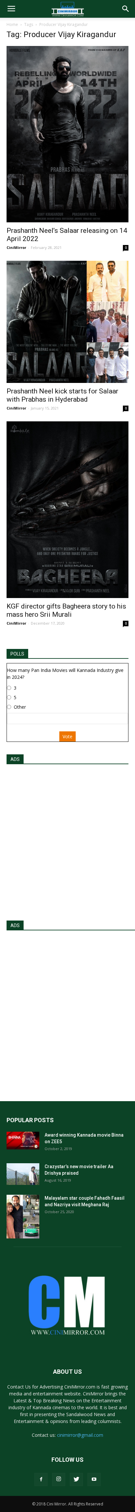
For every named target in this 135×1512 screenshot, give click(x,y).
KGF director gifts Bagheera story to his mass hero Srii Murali (66, 610)
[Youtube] (94, 1479)
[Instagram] (58, 1479)
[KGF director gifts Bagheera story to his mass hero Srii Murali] (67, 509)
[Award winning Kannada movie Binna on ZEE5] (23, 1140)
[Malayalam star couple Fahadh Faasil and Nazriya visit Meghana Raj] (23, 1216)
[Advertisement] (67, 840)
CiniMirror (16, 247)
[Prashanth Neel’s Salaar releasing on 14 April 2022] (67, 134)
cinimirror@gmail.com (80, 1435)
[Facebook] (41, 1479)
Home (12, 24)
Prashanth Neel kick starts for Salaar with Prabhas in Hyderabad (62, 395)
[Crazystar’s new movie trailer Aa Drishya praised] (23, 1174)
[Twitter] (76, 1479)
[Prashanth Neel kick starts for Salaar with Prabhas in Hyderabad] (67, 322)
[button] (126, 9)
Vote (67, 736)
